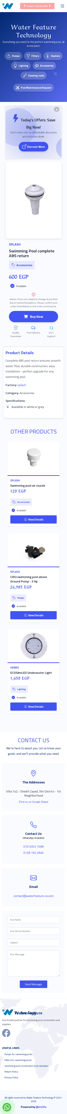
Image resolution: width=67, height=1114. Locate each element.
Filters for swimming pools (18, 1060)
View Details (35, 519)
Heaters (55, 56)
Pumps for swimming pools (18, 1054)
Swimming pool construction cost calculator (26, 1066)
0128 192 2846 (33, 852)
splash (22, 385)
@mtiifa (41, 1106)
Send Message (33, 984)
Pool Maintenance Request (36, 87)
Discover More (36, 146)
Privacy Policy (11, 1077)
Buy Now (36, 317)
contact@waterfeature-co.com (34, 896)
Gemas (14, 667)
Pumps (16, 56)
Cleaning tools (36, 75)
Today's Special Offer (37, 6)
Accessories (47, 65)
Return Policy (11, 1071)
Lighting (23, 65)
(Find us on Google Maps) (33, 801)
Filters (35, 56)
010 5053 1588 (33, 846)
